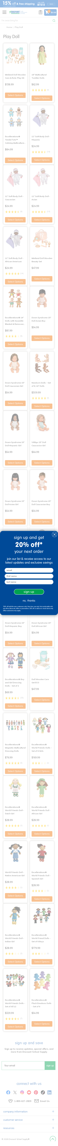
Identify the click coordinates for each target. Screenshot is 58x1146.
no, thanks (29, 600)
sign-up (29, 591)
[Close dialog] (54, 534)
